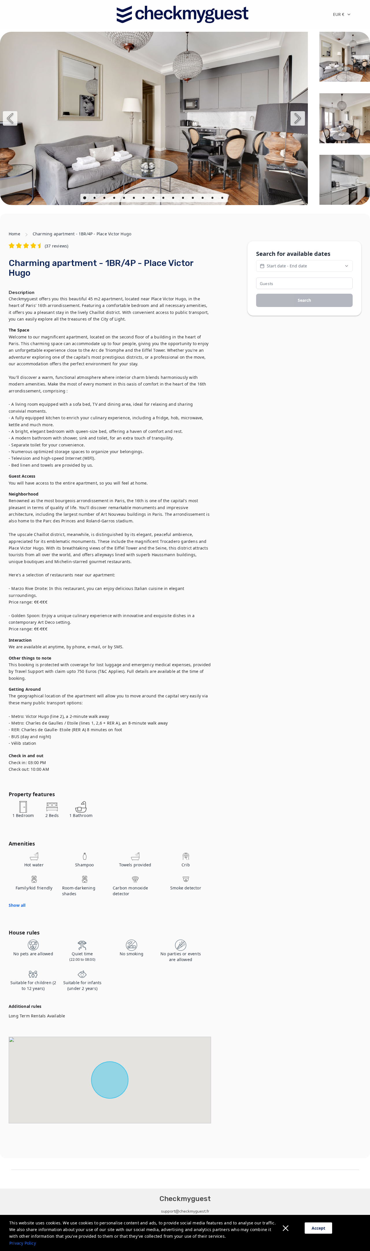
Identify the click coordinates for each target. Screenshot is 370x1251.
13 (203, 198)
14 (213, 198)
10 (173, 198)
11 (183, 198)
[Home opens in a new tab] (182, 14)
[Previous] (10, 118)
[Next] (298, 118)
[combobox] (347, 14)
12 (193, 198)
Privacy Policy (22, 1243)
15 (222, 198)
